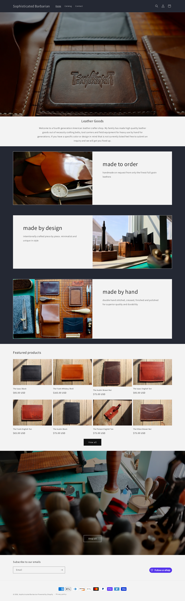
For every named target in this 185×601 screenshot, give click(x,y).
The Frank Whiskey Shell (63, 389)
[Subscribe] (62, 570)
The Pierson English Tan (103, 429)
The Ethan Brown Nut (142, 429)
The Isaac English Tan (142, 389)
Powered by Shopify (45, 594)
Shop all (92, 538)
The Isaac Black (19, 389)
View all (92, 442)
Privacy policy (61, 594)
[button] (156, 6)
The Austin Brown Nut (102, 390)
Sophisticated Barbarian (28, 594)
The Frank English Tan (22, 429)
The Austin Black (60, 429)
